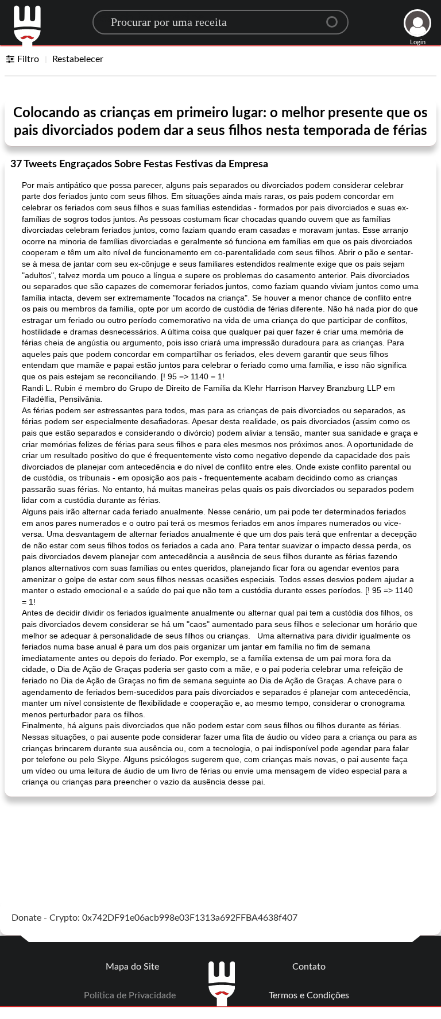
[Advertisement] (220, 834)
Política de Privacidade (130, 995)
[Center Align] (336, 17)
